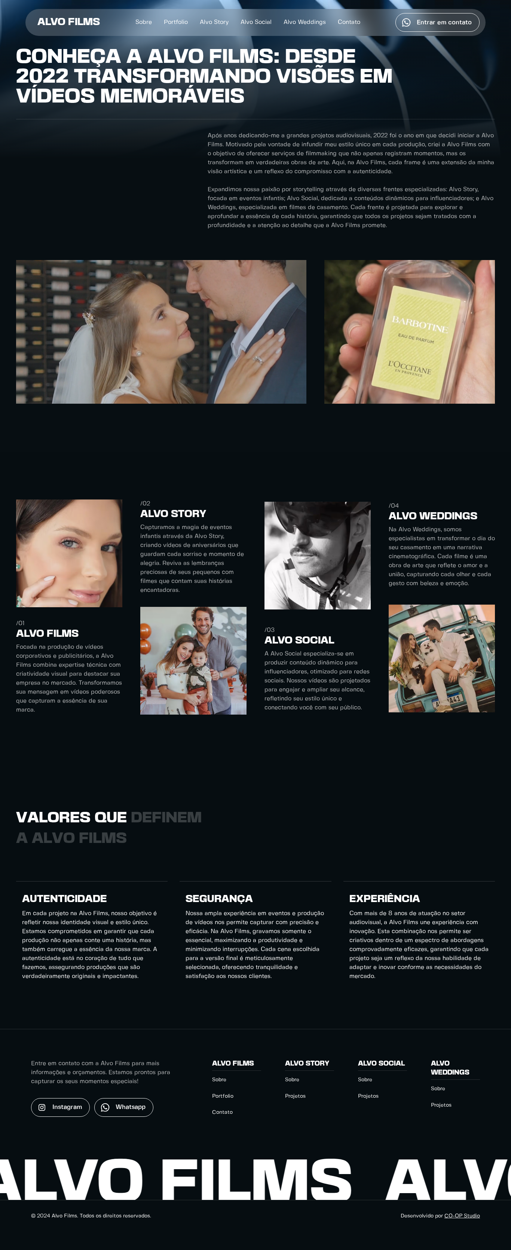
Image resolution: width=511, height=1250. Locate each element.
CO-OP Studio (462, 1216)
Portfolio (176, 22)
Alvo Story (214, 22)
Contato (349, 22)
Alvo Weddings (305, 22)
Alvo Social (256, 22)
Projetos (295, 1096)
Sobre (143, 22)
